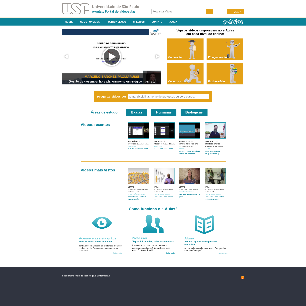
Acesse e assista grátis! (98, 238)
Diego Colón (132, 146)
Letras (131, 187)
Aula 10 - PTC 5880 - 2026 (138, 149)
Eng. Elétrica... (134, 141)
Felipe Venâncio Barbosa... (137, 194)
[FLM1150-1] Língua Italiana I (189, 189)
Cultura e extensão (179, 81)
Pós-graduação (217, 57)
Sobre (69, 22)
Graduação (175, 57)
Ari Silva (182, 149)
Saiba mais (117, 253)
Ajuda (173, 22)
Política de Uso (116, 22)
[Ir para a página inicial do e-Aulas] (103, 13)
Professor (139, 238)
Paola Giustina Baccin (186, 192)
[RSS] (242, 278)
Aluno (189, 238)
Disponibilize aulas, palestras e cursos (153, 241)
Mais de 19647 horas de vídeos (96, 241)
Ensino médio (216, 81)
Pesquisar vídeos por (112, 96)
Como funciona (90, 22)
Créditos (139, 22)
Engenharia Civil (186, 141)
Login (237, 11)
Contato (157, 22)
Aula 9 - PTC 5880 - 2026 (163, 149)
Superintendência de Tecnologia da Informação (86, 275)
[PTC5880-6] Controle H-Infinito (138, 144)
